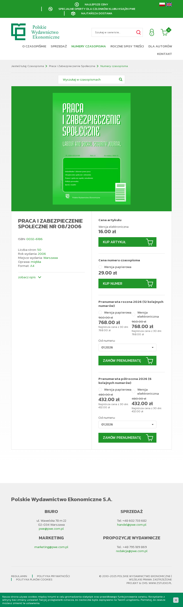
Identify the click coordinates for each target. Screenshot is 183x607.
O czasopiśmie (34, 46)
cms (145, 583)
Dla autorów (160, 46)
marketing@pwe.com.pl (51, 546)
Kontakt (164, 53)
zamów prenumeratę (122, 360)
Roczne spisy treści (127, 46)
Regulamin (19, 576)
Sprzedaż (59, 46)
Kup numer (112, 283)
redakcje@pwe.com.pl (132, 550)
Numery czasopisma (88, 46)
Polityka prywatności (53, 576)
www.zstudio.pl (160, 583)
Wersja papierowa (117, 267)
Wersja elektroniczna (148, 314)
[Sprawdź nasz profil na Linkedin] (5, 322)
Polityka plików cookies (34, 579)
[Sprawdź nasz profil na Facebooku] (5, 309)
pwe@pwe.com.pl (51, 528)
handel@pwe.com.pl (131, 524)
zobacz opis (27, 277)
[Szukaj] (138, 32)
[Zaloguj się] (151, 32)
